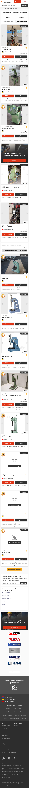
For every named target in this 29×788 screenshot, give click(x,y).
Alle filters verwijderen (9, 21)
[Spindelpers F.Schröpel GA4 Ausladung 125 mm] (14, 381)
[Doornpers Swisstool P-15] (14, 35)
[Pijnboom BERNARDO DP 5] (14, 303)
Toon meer (15, 607)
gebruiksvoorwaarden (15, 783)
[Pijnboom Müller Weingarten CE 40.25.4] (14, 174)
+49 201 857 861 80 (9, 697)
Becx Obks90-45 (6, 593)
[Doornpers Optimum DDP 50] (14, 213)
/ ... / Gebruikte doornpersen (10, 8)
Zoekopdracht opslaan (15, 569)
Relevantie (21, 17)
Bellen (22, 57)
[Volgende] (26, 36)
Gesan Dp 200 (5, 604)
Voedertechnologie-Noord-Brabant (14, 711)
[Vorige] (2, 36)
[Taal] (25, 1)
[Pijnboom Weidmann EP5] (14, 423)
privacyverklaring (5, 783)
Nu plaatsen (14, 160)
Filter (8, 17)
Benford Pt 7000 (6, 596)
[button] (27, 1)
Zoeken (25, 5)
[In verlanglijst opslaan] (26, 48)
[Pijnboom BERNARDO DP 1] (14, 343)
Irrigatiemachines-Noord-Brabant (18, 718)
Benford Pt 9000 (6, 598)
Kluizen (8, 708)
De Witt (4, 601)
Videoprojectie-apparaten (20, 715)
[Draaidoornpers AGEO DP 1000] (14, 75)
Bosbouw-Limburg (7, 715)
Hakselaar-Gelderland (17, 708)
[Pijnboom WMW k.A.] (14, 264)
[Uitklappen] (14, 63)
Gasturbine (5, 718)
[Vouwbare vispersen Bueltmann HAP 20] (14, 114)
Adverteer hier (15, 672)
